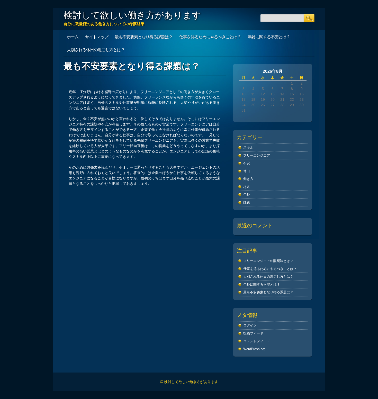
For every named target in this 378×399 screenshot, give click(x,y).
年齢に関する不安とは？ (269, 37)
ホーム (72, 37)
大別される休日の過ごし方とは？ (96, 49)
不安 (246, 163)
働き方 (248, 179)
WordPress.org (254, 349)
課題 (246, 202)
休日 (246, 171)
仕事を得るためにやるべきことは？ (210, 37)
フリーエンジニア (256, 155)
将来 (246, 187)
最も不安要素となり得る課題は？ (144, 37)
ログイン (250, 325)
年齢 (246, 194)
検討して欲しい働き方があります (132, 14)
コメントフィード (256, 341)
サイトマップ (96, 37)
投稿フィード (253, 333)
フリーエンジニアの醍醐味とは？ (268, 261)
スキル (248, 147)
